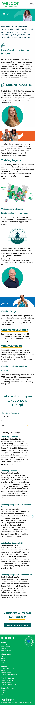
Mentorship (4, 670)
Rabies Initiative (6, 650)
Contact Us (4, 690)
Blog (2, 692)
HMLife (3, 660)
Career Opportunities (7, 668)
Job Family (5, 416)
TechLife (3, 658)
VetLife (3, 656)
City (2, 425)
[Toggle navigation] (31, 3)
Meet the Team (6, 646)
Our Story (4, 644)
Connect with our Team (8, 684)
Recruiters (17, 616)
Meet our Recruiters (17, 625)
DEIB (2, 662)
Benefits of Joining (7, 680)
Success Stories (6, 672)
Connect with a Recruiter (9, 674)
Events (3, 694)
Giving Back (4, 648)
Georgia (4, 421)
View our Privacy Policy (26, 702)
